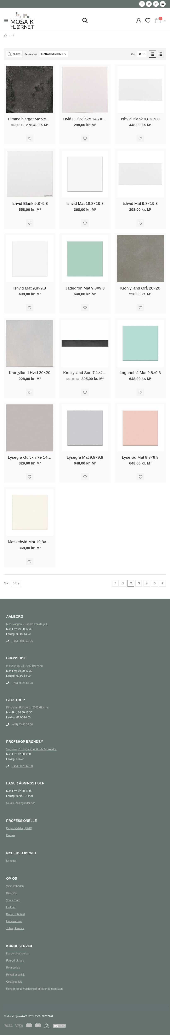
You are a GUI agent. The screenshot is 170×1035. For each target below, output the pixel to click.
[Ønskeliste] (148, 21)
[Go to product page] (29, 89)
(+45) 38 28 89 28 (22, 682)
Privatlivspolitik (15, 974)
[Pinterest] (149, 4)
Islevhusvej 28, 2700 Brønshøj (24, 665)
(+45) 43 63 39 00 (22, 724)
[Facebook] (142, 4)
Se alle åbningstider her (20, 803)
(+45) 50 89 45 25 (22, 641)
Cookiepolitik (14, 981)
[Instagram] (156, 4)
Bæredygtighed (15, 914)
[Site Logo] (22, 20)
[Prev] (115, 583)
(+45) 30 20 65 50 (22, 766)
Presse (10, 835)
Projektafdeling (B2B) (19, 828)
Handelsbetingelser (17, 953)
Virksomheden (15, 886)
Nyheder (11, 860)
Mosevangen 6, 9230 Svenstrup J (26, 624)
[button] (7, 20)
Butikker (11, 893)
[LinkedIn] (163, 4)
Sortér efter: (31, 54)
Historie (11, 907)
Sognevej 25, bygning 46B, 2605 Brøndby (31, 749)
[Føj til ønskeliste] (29, 138)
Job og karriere (15, 928)
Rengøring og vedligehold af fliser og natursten (34, 988)
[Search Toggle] (85, 20)
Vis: (133, 54)
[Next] (162, 583)
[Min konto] (139, 21)
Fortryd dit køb (15, 960)
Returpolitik (13, 967)
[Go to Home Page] (5, 35)
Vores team (13, 900)
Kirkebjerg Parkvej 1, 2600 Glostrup (27, 707)
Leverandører (14, 921)
